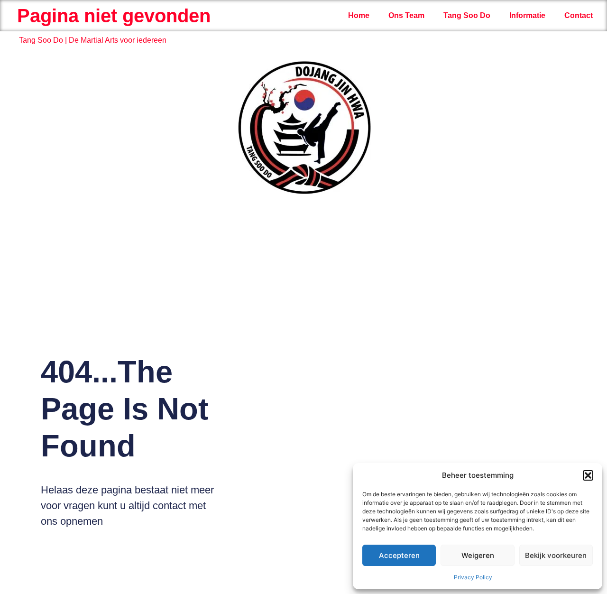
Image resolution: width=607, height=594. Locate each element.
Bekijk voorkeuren (556, 555)
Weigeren (477, 555)
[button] (588, 475)
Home (358, 15)
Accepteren (399, 555)
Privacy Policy (473, 577)
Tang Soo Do (466, 15)
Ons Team (406, 15)
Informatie (527, 15)
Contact (578, 15)
